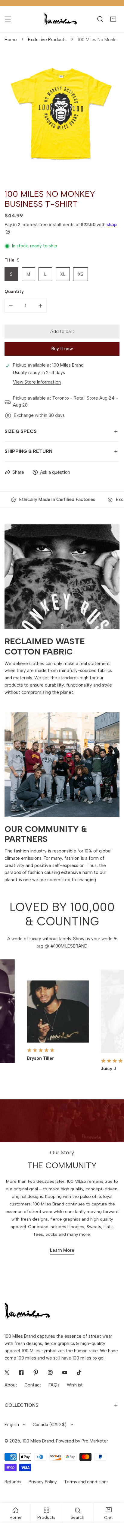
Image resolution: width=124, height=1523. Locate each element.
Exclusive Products (47, 39)
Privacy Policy (43, 1482)
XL (62, 274)
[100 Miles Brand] (60, 19)
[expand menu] (7, 19)
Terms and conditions (86, 1482)
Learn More (62, 1250)
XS (80, 274)
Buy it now (62, 348)
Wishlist (75, 1385)
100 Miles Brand (38, 1441)
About (11, 1385)
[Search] (100, 19)
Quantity (14, 291)
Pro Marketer (95, 1441)
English (12, 1424)
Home (11, 39)
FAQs (54, 1385)
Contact (32, 1385)
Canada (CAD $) (50, 1424)
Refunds (13, 1482)
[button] (113, 19)
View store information (37, 382)
